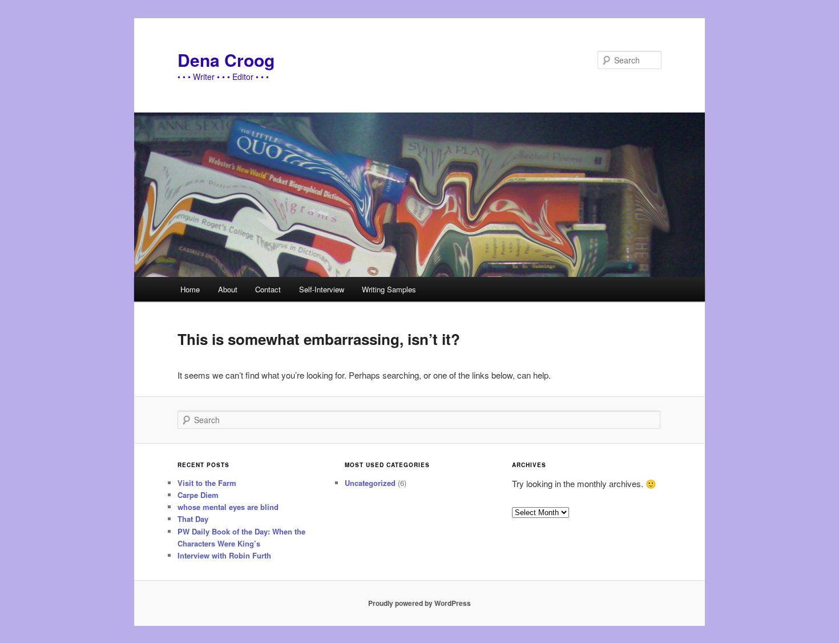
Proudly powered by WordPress (419, 603)
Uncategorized (370, 482)
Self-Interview (321, 289)
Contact (268, 289)
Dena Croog (226, 59)
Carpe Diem (198, 494)
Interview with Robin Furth (224, 555)
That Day (193, 518)
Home (190, 289)
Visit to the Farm (207, 482)
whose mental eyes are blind (228, 506)
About (227, 289)
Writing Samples (389, 289)
